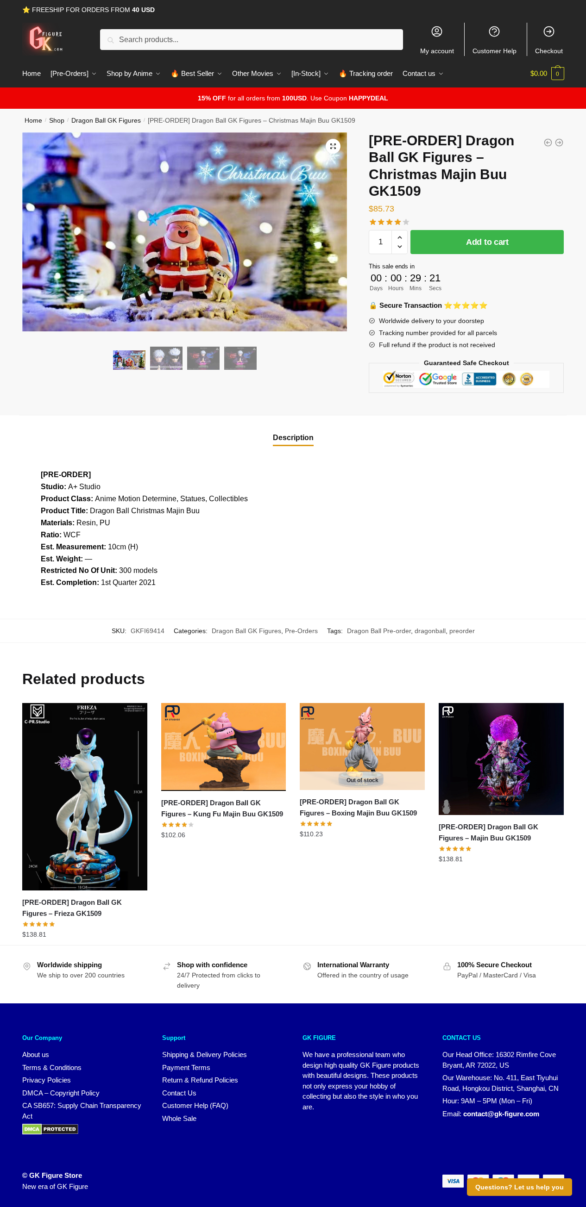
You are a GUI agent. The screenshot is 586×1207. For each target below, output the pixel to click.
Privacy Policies (46, 1080)
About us (35, 1054)
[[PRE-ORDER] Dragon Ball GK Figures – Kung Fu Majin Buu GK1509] (223, 747)
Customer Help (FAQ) (195, 1105)
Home (33, 120)
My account (437, 51)
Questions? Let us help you (519, 1187)
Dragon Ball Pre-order (379, 631)
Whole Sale (179, 1118)
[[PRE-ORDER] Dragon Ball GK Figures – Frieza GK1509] (84, 796)
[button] (333, 146)
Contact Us (179, 1093)
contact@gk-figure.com (501, 1114)
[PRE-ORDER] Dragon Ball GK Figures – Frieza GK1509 (72, 907)
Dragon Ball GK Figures (106, 120)
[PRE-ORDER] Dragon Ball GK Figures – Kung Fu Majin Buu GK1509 (222, 808)
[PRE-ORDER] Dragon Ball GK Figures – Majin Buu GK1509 (488, 832)
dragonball (430, 631)
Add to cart (487, 242)
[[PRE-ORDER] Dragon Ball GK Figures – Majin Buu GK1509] (501, 759)
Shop (56, 120)
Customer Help (495, 51)
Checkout (549, 51)
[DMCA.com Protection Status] (50, 1132)
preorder (462, 631)
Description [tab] (293, 438)
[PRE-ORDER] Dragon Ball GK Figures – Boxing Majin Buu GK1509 (358, 807)
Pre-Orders (301, 631)
